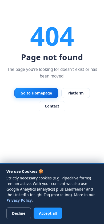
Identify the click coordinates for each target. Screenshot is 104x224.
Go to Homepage (36, 93)
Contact (52, 106)
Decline (18, 213)
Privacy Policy (19, 200)
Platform (75, 93)
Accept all (48, 213)
